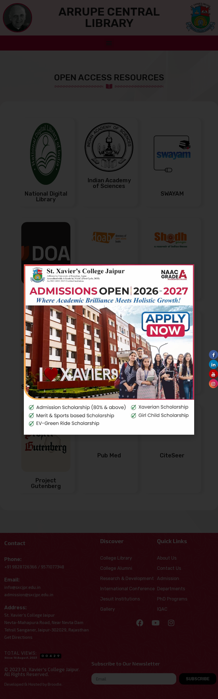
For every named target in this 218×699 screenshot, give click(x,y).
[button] (185, 273)
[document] (109, 349)
